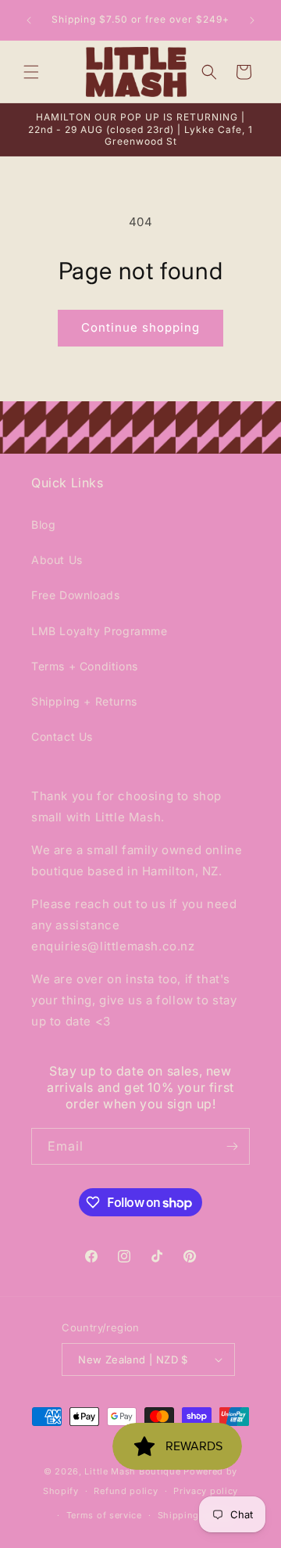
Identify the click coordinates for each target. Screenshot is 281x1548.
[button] (31, 72)
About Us (57, 559)
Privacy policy (205, 1490)
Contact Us (62, 736)
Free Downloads (75, 595)
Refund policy (126, 1490)
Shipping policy (194, 1515)
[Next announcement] (252, 20)
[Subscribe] (232, 1146)
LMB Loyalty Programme (99, 631)
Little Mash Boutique (132, 1471)
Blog (43, 524)
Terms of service (104, 1515)
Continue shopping (140, 327)
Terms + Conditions (84, 666)
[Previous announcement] (29, 20)
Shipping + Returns (84, 701)
